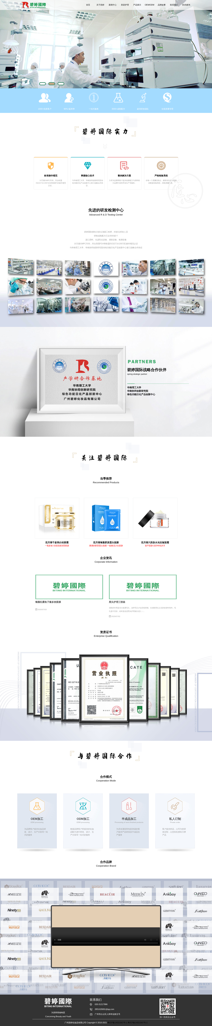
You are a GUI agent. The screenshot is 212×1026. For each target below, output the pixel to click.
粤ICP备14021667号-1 (117, 1023)
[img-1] (42, 83)
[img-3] (61, 83)
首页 (88, 5)
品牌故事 (162, 5)
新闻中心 (113, 5)
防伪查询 (186, 5)
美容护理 (125, 5)
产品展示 (137, 5)
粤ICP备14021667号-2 (137, 1023)
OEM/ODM (149, 5)
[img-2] (51, 83)
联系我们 (174, 5)
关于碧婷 (100, 5)
